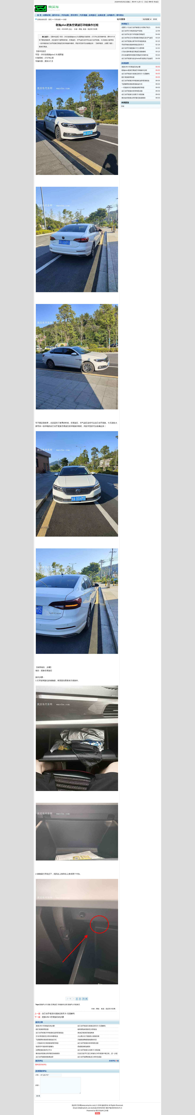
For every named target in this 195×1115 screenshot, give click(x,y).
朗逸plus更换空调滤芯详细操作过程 (134, 70)
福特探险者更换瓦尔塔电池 (87, 1029)
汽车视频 (83, 15)
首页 (50, 19)
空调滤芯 (54, 1004)
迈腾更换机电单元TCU (44, 1050)
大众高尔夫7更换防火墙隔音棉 (88, 1036)
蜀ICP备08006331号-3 (114, 1108)
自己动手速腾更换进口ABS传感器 (89, 1057)
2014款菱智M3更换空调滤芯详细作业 (135, 55)
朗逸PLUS (43, 1004)
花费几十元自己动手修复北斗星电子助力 (136, 27)
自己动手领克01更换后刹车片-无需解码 (58, 1013)
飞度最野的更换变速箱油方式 (46, 1040)
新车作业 (56, 15)
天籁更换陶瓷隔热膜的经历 (87, 1040)
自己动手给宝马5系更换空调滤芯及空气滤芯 (137, 38)
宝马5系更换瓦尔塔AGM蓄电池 (47, 1036)
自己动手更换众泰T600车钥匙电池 (134, 41)
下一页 (85, 999)
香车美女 (120, 15)
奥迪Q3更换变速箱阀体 (86, 1033)
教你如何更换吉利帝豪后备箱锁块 (48, 1053)
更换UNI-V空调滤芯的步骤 (53, 1017)
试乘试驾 (47, 15)
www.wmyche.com (88, 1105)
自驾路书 (111, 15)
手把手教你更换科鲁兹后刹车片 (133, 45)
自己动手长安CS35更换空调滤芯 (133, 34)
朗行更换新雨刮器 (42, 1029)
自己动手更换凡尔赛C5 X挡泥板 (89, 1050)
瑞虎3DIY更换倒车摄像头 (45, 1046)
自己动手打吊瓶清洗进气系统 (132, 31)
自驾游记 (92, 15)
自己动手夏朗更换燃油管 (44, 1057)
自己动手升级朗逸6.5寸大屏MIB (133, 48)
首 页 (39, 15)
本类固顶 (125, 102)
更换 (49, 1004)
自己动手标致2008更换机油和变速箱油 (49, 1033)
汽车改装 (65, 15)
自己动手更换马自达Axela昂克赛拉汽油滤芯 (137, 58)
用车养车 (74, 15)
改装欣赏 (101, 15)
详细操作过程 (62, 1004)
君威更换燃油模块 (84, 1046)
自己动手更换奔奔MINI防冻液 (88, 1043)
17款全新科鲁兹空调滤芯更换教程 (134, 52)
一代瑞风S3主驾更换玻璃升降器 (47, 1043)
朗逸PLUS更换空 (74, 1004)
